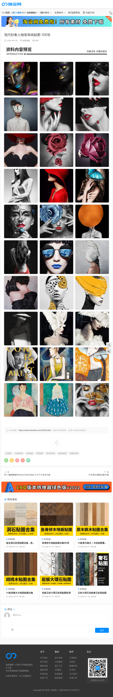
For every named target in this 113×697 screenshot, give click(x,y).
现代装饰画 (50, 453)
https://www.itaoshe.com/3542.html (35, 430)
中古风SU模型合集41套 (99, 475)
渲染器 (72, 662)
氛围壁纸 (75, 12)
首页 (8, 12)
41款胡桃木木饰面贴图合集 (19, 592)
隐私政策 (44, 666)
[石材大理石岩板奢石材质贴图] (92, 569)
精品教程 (31, 12)
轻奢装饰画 (74, 453)
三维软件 (73, 658)
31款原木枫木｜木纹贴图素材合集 (92, 542)
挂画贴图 (29, 453)
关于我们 (44, 658)
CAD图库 (59, 662)
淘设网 (54, 690)
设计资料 (58, 658)
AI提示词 (89, 12)
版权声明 (44, 670)
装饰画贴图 (62, 453)
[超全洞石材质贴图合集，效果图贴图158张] (20, 519)
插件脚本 (45, 12)
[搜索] (110, 12)
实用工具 (73, 678)
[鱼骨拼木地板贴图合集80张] (56, 519)
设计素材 (17, 12)
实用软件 (58, 12)
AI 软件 (72, 670)
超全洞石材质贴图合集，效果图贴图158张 (20, 542)
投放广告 (44, 678)
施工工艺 (58, 666)
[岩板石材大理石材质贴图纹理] (56, 569)
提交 (102, 630)
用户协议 (44, 662)
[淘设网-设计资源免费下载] (11, 4)
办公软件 (73, 674)
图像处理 (73, 666)
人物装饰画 (19, 453)
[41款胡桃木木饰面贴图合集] (20, 569)
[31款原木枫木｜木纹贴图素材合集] (92, 519)
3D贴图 (8, 453)
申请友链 (44, 674)
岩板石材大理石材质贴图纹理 (56, 592)
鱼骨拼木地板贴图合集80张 (55, 542)
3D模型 (58, 670)
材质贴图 (26, 40)
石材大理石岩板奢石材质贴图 (92, 592)
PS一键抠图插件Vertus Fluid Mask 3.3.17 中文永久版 (27, 475)
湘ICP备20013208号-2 (70, 690)
